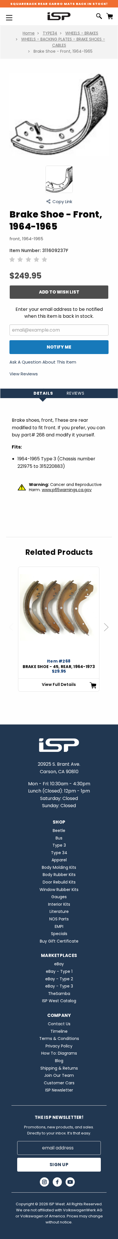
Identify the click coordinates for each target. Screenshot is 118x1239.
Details (43, 393)
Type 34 (59, 853)
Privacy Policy (59, 1046)
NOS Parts (59, 919)
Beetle (59, 830)
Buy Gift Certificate (59, 941)
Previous (14, 633)
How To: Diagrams (59, 1053)
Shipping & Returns (59, 1068)
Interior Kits (59, 904)
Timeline (59, 1031)
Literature (59, 911)
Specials (59, 934)
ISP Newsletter (59, 1090)
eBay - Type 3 (59, 986)
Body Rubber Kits (59, 874)
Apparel (59, 860)
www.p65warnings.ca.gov (67, 490)
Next (109, 633)
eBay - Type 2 (59, 979)
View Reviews (23, 374)
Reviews (75, 393)
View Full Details (59, 684)
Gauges (59, 897)
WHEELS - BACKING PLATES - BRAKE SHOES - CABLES (63, 42)
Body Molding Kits (59, 867)
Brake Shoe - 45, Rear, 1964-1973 (59, 666)
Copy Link (62, 201)
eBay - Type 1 (59, 971)
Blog (59, 1061)
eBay (59, 964)
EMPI (59, 926)
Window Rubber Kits (59, 889)
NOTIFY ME (59, 347)
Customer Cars (59, 1083)
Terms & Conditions (59, 1038)
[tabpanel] (58, 629)
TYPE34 (50, 33)
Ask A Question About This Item (42, 362)
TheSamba (59, 993)
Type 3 (59, 845)
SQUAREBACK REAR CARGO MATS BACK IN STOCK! (59, 3)
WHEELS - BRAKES (81, 33)
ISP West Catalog (59, 1001)
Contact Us (59, 1024)
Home (29, 33)
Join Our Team (59, 1075)
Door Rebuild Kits (59, 882)
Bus (59, 838)
